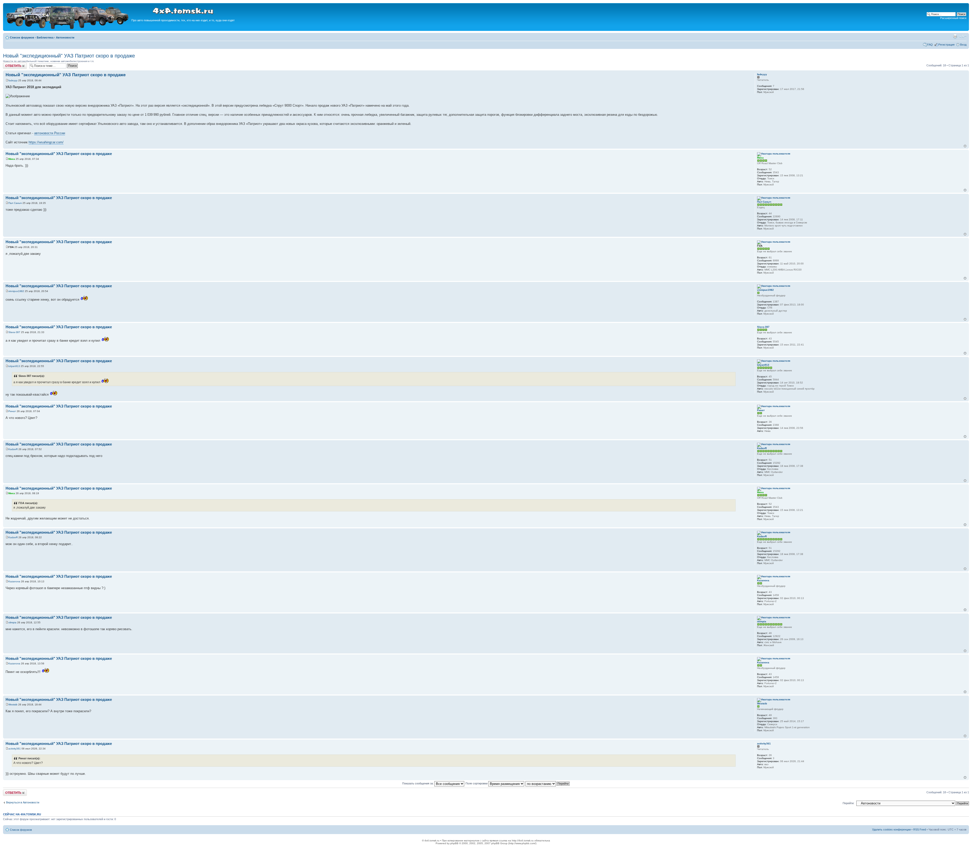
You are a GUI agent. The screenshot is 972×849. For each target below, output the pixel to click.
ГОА (11, 247)
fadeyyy (12, 80)
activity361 (14, 748)
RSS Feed (919, 829)
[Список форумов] (68, 28)
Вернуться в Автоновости (22, 802)
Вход (963, 44)
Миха (11, 159)
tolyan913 (14, 366)
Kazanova (14, 581)
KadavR (13, 449)
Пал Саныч (15, 203)
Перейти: (848, 803)
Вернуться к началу (965, 146)
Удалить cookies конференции (891, 829)
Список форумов (22, 37)
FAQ (930, 44)
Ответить (9, 64)
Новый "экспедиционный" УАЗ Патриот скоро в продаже (69, 56)
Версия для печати (955, 36)
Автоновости (65, 37)
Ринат (12, 411)
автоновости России (49, 133)
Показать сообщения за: (418, 783)
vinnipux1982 (16, 291)
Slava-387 (14, 332)
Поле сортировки (476, 783)
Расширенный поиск (953, 18)
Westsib (12, 704)
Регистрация (946, 44)
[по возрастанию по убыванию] (547, 783)
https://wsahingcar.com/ (46, 142)
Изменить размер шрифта (962, 36)
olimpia (12, 622)
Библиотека (45, 37)
